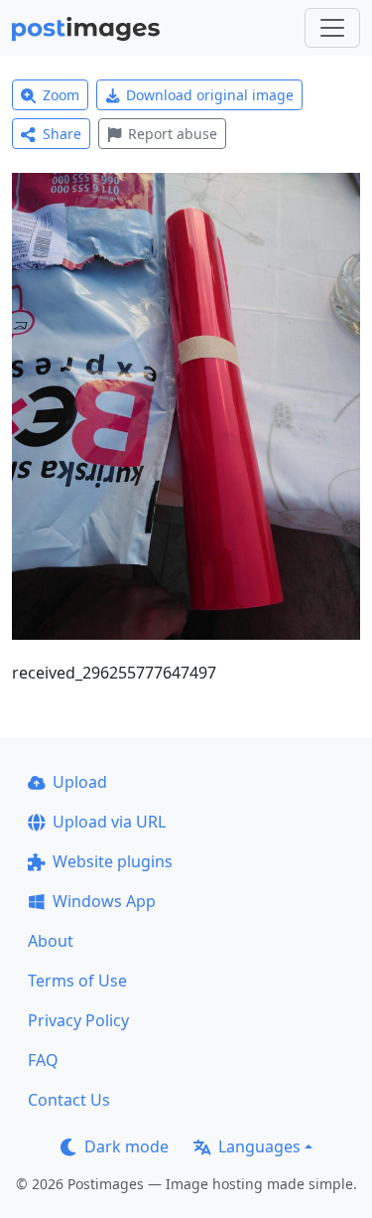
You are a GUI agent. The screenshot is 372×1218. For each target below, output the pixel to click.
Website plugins (113, 861)
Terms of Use (77, 980)
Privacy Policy (78, 1020)
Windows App (104, 901)
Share (62, 133)
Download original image (210, 94)
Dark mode (126, 1146)
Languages (259, 1146)
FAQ (43, 1060)
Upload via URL (109, 822)
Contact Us (69, 1100)
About (50, 941)
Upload (80, 782)
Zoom (61, 94)
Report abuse (172, 133)
